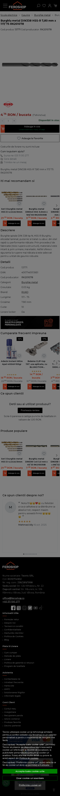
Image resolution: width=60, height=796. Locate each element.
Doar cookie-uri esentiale (30, 778)
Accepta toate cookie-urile (30, 771)
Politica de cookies (28, 758)
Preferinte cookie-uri (30, 785)
